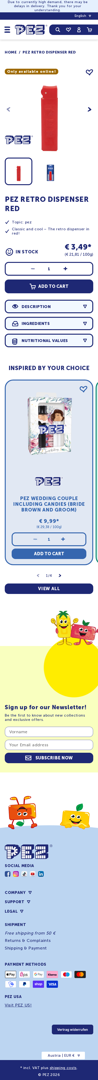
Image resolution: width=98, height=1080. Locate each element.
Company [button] (15, 892)
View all (49, 588)
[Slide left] (8, 109)
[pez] (19, 153)
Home (11, 52)
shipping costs (63, 1068)
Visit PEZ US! (18, 1005)
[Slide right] (89, 109)
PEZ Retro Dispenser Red (49, 52)
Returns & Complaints (28, 940)
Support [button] (14, 902)
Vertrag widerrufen (72, 1029)
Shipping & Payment (26, 948)
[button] (7, 29)
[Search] (58, 29)
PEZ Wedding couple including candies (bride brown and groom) (49, 504)
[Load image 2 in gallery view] (50, 171)
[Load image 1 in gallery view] (18, 171)
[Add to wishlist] (89, 72)
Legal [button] (11, 911)
